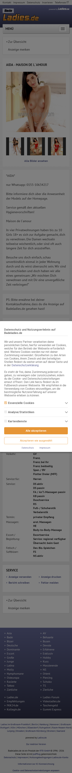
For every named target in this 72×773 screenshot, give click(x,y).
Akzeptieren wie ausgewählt (36, 440)
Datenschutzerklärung (25, 365)
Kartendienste (17, 421)
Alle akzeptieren (36, 430)
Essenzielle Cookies (21, 403)
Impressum (44, 448)
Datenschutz (28, 448)
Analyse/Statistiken (21, 412)
